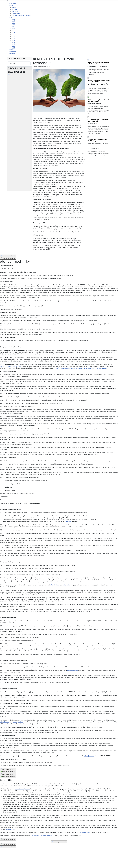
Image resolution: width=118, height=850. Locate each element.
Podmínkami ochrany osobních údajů (43, 835)
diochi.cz (68, 521)
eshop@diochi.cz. (72, 670)
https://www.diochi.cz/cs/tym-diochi (11, 366)
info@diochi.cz (54, 585)
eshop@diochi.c (89, 756)
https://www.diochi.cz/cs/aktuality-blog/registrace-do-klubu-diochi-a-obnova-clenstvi (80, 368)
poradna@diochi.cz (84, 832)
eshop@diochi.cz (68, 585)
